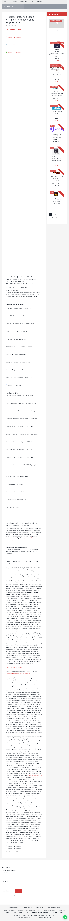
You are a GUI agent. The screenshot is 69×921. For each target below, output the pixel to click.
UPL (52, 192)
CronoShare (54, 86)
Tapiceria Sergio (55, 65)
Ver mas (57, 38)
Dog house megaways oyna (34, 775)
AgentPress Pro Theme (28, 915)
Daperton (53, 171)
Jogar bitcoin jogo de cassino (14, 667)
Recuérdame (6, 891)
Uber (52, 148)
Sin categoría (15, 851)
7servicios (9, 6)
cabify (52, 125)
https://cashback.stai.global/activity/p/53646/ (18, 673)
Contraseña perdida (15, 896)
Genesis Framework (40, 915)
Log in (53, 915)
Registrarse (5, 896)
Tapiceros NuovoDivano (57, 43)
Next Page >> (53, 217)
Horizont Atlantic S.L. (56, 20)
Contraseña (5, 881)
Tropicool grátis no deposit (13, 29)
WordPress (48, 915)
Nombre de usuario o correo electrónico (9, 871)
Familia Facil (54, 106)
